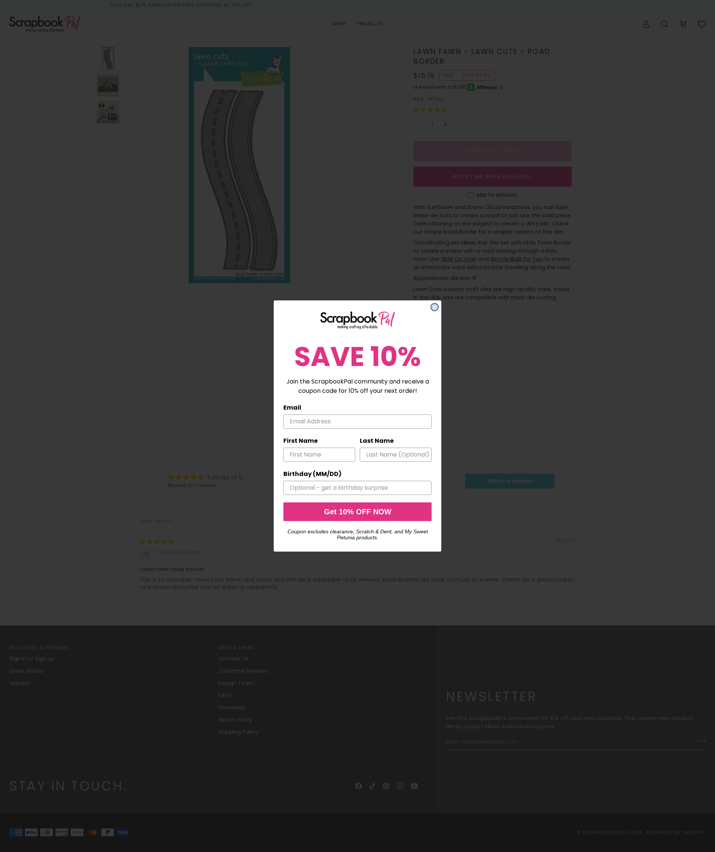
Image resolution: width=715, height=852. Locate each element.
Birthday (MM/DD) (312, 474)
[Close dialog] (434, 307)
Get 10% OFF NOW (357, 512)
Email (292, 407)
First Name (300, 440)
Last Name (377, 440)
